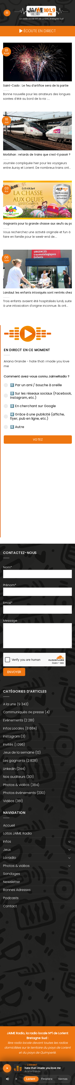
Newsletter (11, 881)
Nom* (7, 567)
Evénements (13, 720)
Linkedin (9, 768)
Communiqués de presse (23, 712)
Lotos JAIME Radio (17, 833)
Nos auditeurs (14, 776)
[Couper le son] (7, 1079)
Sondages (11, 873)
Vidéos (8, 801)
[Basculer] (69, 841)
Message (10, 621)
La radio (9, 857)
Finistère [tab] (46, 1078)
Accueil (9, 825)
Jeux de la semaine (18, 752)
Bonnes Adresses (17, 889)
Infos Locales (13, 728)
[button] (7, 13)
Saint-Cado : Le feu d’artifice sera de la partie (36, 86)
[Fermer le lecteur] (16, 1078)
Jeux (7, 849)
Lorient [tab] (30, 1078)
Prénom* (9, 585)
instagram (11, 736)
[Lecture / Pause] (7, 1068)
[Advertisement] (37, 488)
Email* (7, 603)
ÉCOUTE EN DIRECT (39, 30)
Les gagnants (14, 760)
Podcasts (11, 898)
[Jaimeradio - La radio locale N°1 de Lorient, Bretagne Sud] (41, 11)
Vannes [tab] (63, 1078)
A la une (9, 704)
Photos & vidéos (16, 784)
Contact (10, 906)
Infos (7, 841)
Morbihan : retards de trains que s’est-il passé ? (36, 155)
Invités (8, 744)
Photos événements (19, 792)
